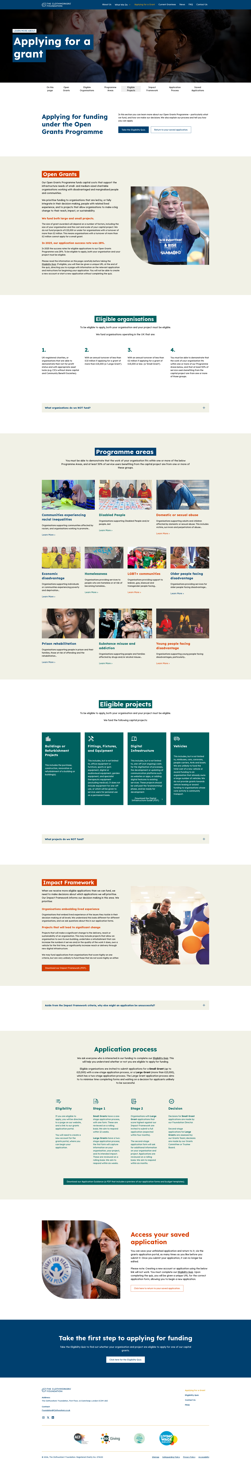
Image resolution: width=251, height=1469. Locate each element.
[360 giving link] (110, 1438)
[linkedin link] (52, 1417)
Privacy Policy (189, 1457)
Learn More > (48, 534)
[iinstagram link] (43, 1417)
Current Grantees (167, 4)
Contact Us (201, 4)
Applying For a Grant (195, 1390)
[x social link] (48, 1417)
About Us (106, 4)
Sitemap (155, 1457)
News (182, 4)
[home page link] (56, 5)
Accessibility (203, 1457)
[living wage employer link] (168, 1438)
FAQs (187, 1405)
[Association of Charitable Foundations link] (81, 1438)
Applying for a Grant (144, 4)
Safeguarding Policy (171, 1457)
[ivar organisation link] (139, 1438)
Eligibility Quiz (49, 264)
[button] (123, 4)
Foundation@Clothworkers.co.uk (56, 1410)
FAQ (191, 4)
